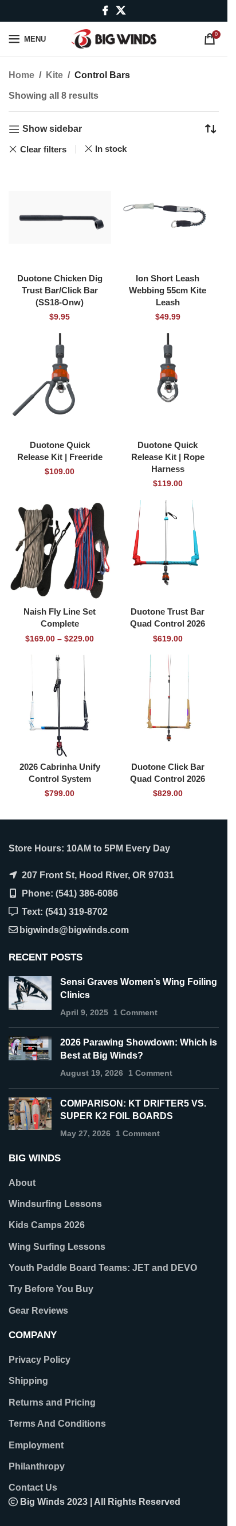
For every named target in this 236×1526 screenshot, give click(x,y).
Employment (36, 1445)
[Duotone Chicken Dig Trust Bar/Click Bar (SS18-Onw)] (60, 218)
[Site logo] (114, 38)
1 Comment (135, 1012)
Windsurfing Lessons (55, 1204)
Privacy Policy (39, 1359)
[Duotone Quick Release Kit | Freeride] (60, 384)
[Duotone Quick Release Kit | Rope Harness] (168, 384)
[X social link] (120, 10)
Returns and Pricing (52, 1402)
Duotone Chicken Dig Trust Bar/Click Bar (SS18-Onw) (60, 290)
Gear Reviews (38, 1310)
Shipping (28, 1381)
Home (21, 75)
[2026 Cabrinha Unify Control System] (60, 706)
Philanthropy (37, 1466)
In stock (111, 149)
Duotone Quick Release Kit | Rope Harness (167, 457)
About (22, 1183)
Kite (54, 75)
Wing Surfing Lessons (57, 1247)
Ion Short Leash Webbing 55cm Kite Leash (167, 290)
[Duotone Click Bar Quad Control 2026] (168, 706)
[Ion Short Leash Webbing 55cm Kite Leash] (168, 218)
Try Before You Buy (51, 1289)
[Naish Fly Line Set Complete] (60, 551)
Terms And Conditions (57, 1423)
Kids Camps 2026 (47, 1225)
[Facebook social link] (105, 10)
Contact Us (33, 1487)
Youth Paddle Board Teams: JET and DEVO (103, 1268)
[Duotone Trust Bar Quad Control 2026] (168, 551)
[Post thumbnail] (30, 997)
